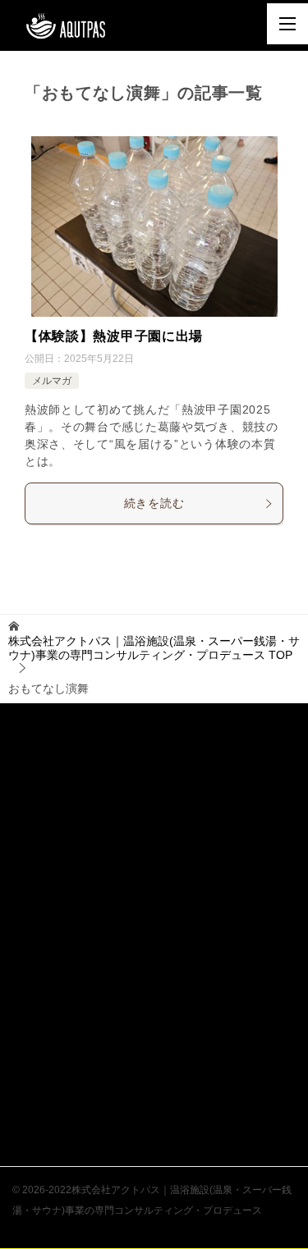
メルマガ (51, 381)
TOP (154, 647)
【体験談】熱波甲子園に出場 (114, 336)
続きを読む (154, 503)
